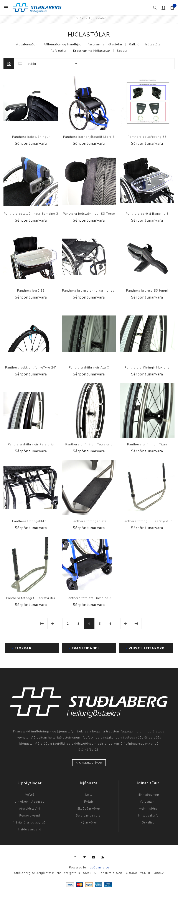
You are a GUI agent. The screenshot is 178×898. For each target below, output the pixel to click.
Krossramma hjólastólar (91, 51)
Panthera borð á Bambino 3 (147, 214)
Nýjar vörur (89, 823)
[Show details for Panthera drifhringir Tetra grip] (89, 410)
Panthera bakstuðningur (31, 137)
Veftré (29, 795)
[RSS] (102, 857)
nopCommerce (98, 868)
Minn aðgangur (148, 795)
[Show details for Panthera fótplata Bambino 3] (89, 564)
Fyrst (42, 623)
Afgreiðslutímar (89, 763)
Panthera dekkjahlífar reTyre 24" (30, 367)
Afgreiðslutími (29, 809)
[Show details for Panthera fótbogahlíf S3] (30, 487)
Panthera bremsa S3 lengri (147, 291)
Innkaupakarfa (148, 816)
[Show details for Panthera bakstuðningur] (30, 103)
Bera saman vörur (89, 816)
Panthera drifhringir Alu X (89, 367)
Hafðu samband (29, 830)
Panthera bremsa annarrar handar (89, 291)
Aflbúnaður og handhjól (62, 44)
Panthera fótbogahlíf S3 (30, 521)
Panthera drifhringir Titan (147, 444)
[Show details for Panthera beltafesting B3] (147, 103)
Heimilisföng (148, 809)
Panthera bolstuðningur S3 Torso (89, 214)
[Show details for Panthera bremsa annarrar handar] (89, 256)
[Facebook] (75, 857)
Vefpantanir (148, 802)
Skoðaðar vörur (88, 809)
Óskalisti (148, 823)
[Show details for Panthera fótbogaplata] (89, 487)
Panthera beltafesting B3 (147, 137)
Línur (8, 63)
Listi (20, 63)
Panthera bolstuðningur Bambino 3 (31, 214)
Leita (88, 795)
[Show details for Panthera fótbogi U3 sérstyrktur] (30, 564)
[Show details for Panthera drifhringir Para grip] (30, 410)
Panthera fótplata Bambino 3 (88, 598)
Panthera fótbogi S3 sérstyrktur (147, 521)
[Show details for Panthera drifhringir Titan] (147, 410)
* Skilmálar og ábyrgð (29, 823)
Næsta (125, 623)
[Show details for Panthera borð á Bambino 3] (147, 180)
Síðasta (136, 623)
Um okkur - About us (29, 802)
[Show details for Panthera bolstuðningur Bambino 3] (30, 180)
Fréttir (88, 802)
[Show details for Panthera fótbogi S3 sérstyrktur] (147, 487)
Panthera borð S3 (31, 291)
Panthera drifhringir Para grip (31, 444)
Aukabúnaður (26, 44)
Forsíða (77, 18)
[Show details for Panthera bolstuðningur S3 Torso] (89, 180)
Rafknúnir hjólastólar (145, 44)
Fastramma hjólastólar (104, 44)
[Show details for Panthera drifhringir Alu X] (89, 333)
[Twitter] (84, 857)
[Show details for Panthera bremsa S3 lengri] (147, 256)
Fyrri (53, 623)
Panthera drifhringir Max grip (147, 367)
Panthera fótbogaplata (89, 521)
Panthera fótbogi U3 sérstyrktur (31, 598)
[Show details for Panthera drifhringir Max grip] (147, 333)
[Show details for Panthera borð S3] (30, 256)
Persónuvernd (29, 816)
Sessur (122, 51)
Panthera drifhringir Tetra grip (88, 444)
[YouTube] (93, 857)
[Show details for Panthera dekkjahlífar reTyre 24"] (30, 333)
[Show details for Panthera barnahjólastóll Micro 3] (89, 103)
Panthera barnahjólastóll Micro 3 (89, 137)
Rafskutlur (59, 51)
